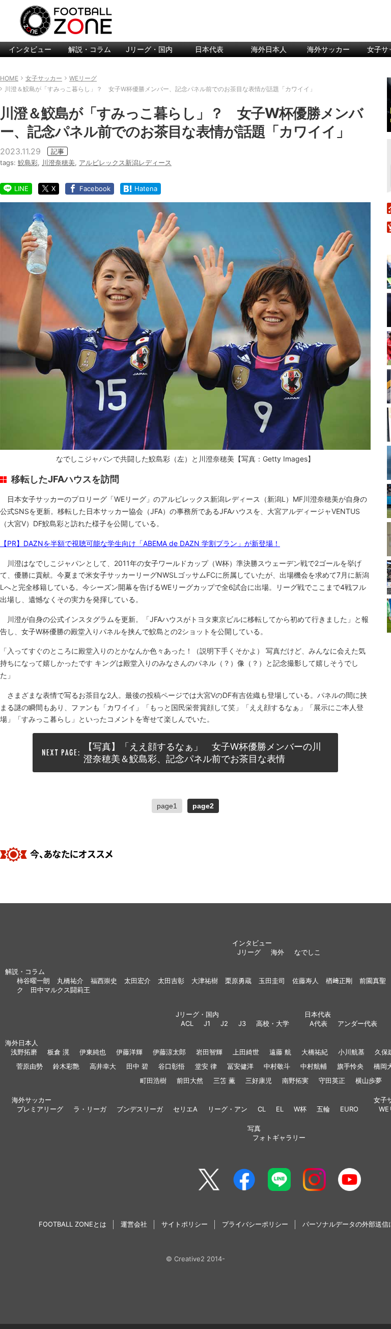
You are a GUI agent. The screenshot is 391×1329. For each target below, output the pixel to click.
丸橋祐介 (70, 981)
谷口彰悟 (171, 1066)
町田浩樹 (153, 1080)
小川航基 (351, 1052)
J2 (224, 1023)
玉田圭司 (272, 981)
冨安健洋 (240, 1066)
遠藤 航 (280, 1052)
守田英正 (332, 1080)
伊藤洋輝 (129, 1052)
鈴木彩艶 (66, 1066)
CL (262, 1109)
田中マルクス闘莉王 (60, 990)
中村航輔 (313, 1066)
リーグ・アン (227, 1109)
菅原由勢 (29, 1066)
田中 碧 (137, 1066)
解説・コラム (89, 49)
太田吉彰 (171, 981)
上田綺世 (246, 1052)
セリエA (185, 1109)
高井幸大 (103, 1066)
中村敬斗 (277, 1066)
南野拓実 (295, 1080)
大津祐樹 (204, 981)
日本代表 (209, 49)
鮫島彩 (28, 162)
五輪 (323, 1109)
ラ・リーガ (89, 1109)
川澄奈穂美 (58, 162)
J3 (242, 1023)
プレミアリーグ (40, 1109)
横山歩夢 (368, 1080)
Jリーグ (249, 952)
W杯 (300, 1109)
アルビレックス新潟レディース (125, 162)
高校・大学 (272, 1023)
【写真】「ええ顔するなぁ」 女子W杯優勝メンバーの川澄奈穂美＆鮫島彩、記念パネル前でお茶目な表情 (202, 752)
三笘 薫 (224, 1080)
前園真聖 (372, 981)
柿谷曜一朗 (33, 981)
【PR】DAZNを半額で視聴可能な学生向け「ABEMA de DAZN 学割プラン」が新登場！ (140, 543)
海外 (277, 952)
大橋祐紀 (314, 1052)
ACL (187, 1023)
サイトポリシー (184, 1224)
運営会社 (134, 1224)
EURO (349, 1109)
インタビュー (30, 49)
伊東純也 (92, 1052)
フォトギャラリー (279, 1137)
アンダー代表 (357, 1023)
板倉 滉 (58, 1052)
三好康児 (258, 1080)
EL (280, 1109)
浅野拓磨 (24, 1052)
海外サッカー (328, 49)
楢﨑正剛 (339, 981)
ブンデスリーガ (140, 1109)
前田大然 (190, 1080)
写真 (254, 1128)
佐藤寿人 (305, 981)
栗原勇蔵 (238, 981)
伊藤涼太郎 (169, 1052)
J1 (207, 1023)
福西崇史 (104, 981)
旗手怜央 (350, 1066)
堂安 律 (206, 1066)
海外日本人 (269, 49)
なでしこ (307, 952)
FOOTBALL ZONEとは (72, 1224)
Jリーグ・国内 (149, 49)
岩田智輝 (209, 1052)
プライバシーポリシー (255, 1224)
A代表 (318, 1023)
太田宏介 (137, 981)
